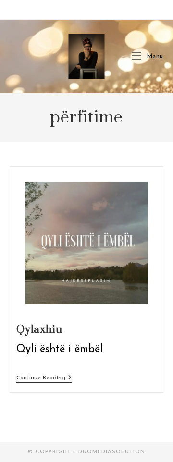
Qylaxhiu (39, 329)
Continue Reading (44, 378)
